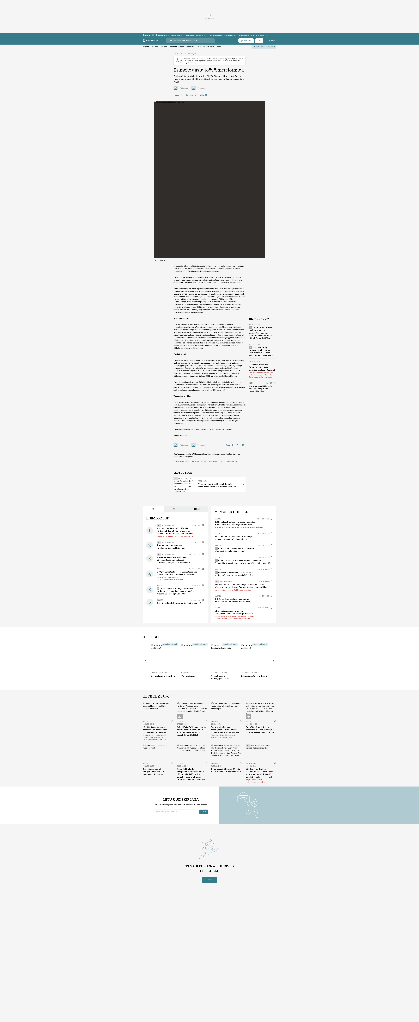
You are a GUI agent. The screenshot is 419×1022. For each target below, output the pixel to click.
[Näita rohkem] (267, 35)
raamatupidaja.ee (177, 35)
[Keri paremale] (243, 484)
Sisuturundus (208, 47)
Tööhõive (230, 461)
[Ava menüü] (153, 35)
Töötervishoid (196, 461)
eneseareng (214, 461)
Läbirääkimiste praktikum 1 (164, 676)
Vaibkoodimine (188, 676)
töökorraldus (178, 461)
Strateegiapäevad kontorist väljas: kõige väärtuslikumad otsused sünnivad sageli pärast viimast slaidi (173, 560)
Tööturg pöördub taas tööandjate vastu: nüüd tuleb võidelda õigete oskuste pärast (225, 729)
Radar (218, 47)
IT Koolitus (186, 673)
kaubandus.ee (189, 35)
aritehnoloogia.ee (243, 35)
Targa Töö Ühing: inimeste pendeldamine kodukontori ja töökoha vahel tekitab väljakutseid (261, 729)
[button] (175, 812)
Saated (218, 545)
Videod (181, 47)
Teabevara (190, 47)
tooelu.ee (183, 435)
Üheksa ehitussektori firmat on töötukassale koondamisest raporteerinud (262, 367)
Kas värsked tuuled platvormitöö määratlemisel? (179, 603)
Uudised (160, 569)
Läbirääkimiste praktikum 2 (254, 676)
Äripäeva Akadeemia (159, 673)
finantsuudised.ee (230, 35)
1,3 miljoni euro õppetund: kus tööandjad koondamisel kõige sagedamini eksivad (155, 729)
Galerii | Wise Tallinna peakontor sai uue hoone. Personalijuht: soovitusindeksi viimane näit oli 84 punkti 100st (260, 332)
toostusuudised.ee (216, 35)
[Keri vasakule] (195, 484)
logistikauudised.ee (257, 35)
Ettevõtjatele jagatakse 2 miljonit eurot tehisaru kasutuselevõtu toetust (153, 771)
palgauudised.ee (163, 35)
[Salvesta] (203, 525)
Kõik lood (154, 47)
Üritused (163, 47)
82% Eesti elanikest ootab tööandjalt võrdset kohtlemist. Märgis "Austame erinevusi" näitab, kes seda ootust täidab (175, 531)
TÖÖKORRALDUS (179, 54)
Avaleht (146, 47)
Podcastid (173, 47)
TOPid (198, 47)
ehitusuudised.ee (201, 35)
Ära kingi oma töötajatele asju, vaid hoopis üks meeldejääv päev (260, 388)
